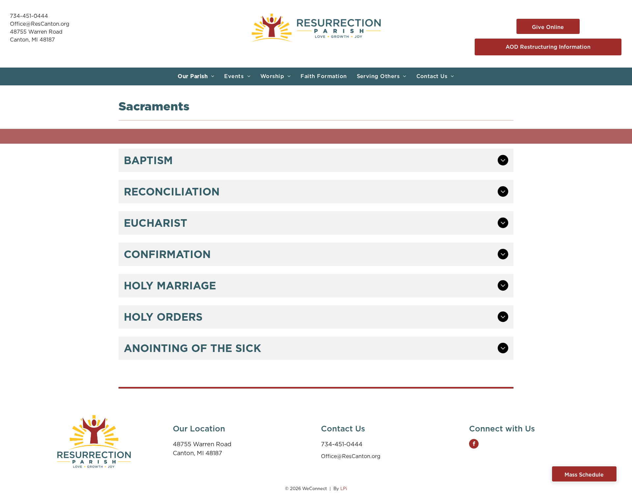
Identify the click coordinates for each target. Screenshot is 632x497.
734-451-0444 (29, 16)
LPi (343, 488)
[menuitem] (196, 76)
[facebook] (474, 444)
